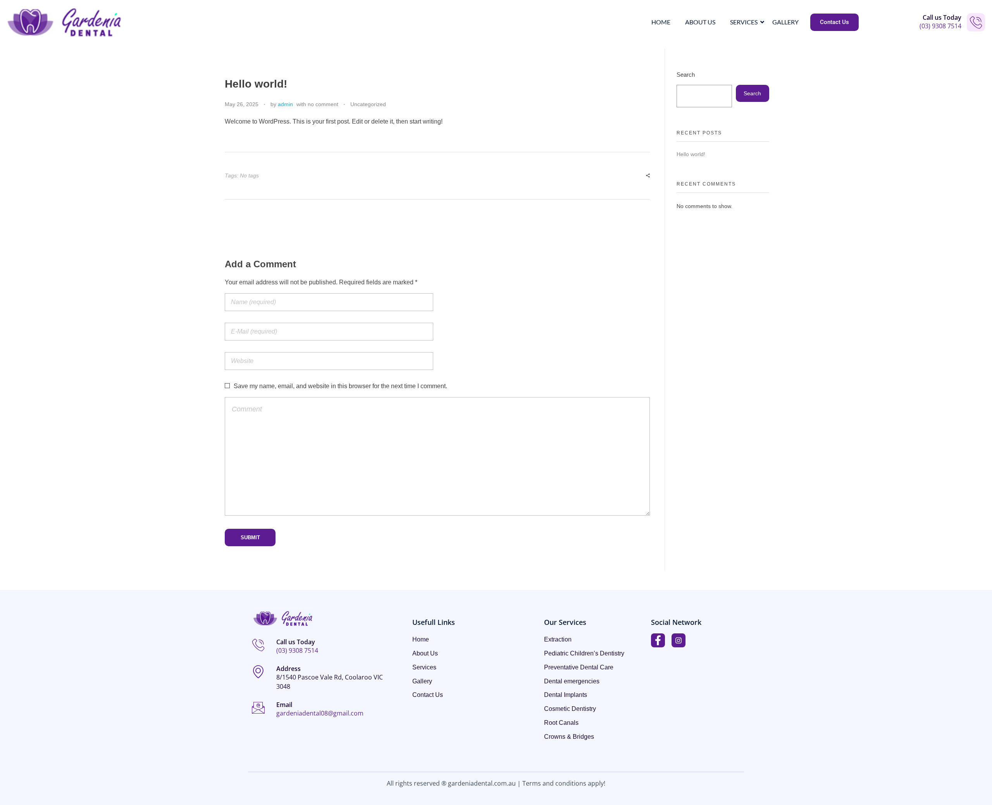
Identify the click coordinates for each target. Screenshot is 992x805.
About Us (700, 22)
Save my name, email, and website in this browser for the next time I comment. (340, 386)
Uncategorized (368, 104)
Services (744, 22)
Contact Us (427, 695)
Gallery (785, 22)
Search (686, 74)
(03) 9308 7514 (940, 26)
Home (660, 22)
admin (285, 104)
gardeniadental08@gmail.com (319, 713)
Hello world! (691, 154)
